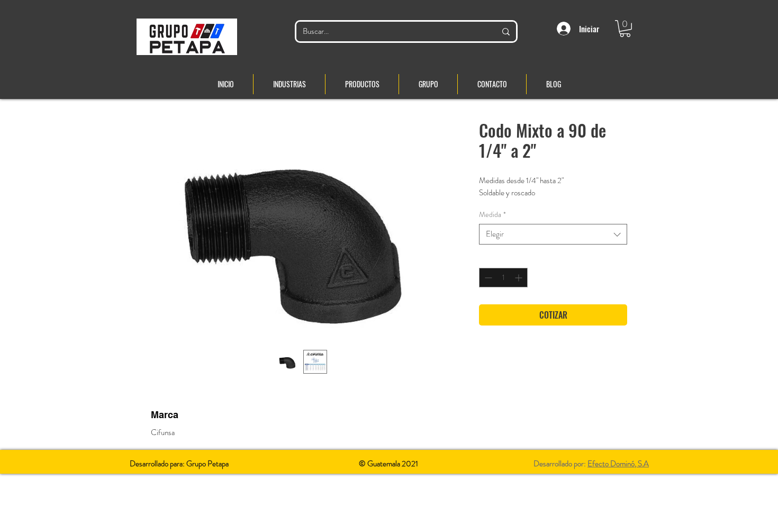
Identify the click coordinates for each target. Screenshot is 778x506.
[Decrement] (487, 277)
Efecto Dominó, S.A (618, 463)
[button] (625, 28)
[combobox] (553, 234)
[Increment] (519, 277)
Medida (492, 215)
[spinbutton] (503, 277)
